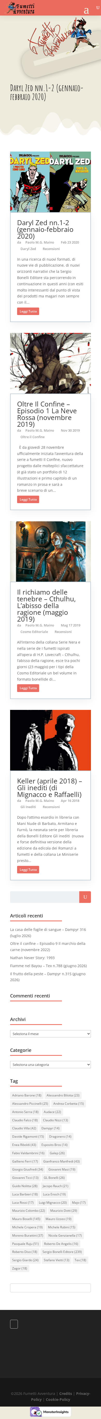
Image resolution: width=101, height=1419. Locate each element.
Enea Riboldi (24, 1145)
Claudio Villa (24, 1128)
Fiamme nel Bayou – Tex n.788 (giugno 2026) (48, 965)
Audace (52, 1112)
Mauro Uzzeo (58, 1219)
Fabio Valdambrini (28, 1153)
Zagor (19, 1268)
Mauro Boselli (26, 1219)
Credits (65, 1393)
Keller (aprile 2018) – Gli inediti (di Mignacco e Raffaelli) (49, 787)
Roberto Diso (24, 1252)
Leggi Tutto (28, 311)
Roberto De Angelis (61, 1244)
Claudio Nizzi (55, 1120)
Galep (57, 1153)
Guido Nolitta (25, 1186)
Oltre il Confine (32, 436)
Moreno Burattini (27, 1235)
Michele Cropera (27, 1227)
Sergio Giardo (25, 1260)
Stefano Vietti (56, 1260)
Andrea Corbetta (68, 1103)
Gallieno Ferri (25, 1161)
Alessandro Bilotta (63, 1095)
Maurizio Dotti (63, 1210)
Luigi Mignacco (53, 1202)
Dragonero (60, 1136)
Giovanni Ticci (25, 1177)
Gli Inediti (28, 806)
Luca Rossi (23, 1202)
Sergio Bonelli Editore (62, 1252)
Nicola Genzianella (65, 1235)
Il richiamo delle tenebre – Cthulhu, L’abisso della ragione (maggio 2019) (46, 605)
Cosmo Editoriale (34, 631)
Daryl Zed (28, 248)
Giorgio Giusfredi (27, 1169)
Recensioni (51, 248)
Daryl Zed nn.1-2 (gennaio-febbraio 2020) (45, 229)
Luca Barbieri (25, 1194)
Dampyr (50, 1128)
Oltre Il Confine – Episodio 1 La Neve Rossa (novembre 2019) (47, 414)
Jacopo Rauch (55, 1186)
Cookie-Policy (58, 1399)
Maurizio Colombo (28, 1210)
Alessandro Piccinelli (30, 1103)
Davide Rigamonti (28, 1136)
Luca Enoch (54, 1194)
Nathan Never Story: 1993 (32, 957)
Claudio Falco (25, 1120)
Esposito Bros (54, 1145)
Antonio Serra (25, 1112)
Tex (80, 1260)
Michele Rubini (61, 1227)
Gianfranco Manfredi (61, 1161)
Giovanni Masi (61, 1169)
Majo (79, 1202)
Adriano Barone (26, 1095)
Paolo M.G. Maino (39, 242)
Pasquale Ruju (25, 1244)
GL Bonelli (54, 1177)
